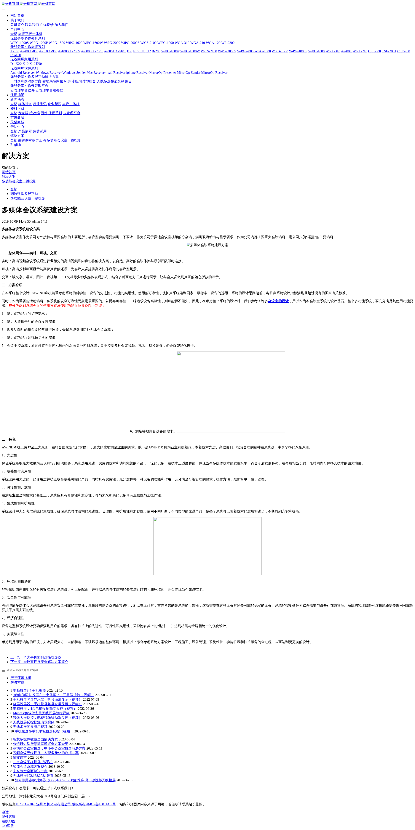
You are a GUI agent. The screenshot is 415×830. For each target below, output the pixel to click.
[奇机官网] (207, 4)
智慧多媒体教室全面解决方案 (35, 739)
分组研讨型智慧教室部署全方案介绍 (40, 744)
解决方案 (9, 176)
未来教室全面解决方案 (30, 771)
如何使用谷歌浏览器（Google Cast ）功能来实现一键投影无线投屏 (65, 780)
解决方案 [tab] (17, 682)
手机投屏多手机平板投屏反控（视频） (44, 731)
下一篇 (39, 662)
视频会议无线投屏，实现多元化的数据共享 (46, 753)
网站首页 (17, 16)
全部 (13, 34)
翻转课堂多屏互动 (24, 194)
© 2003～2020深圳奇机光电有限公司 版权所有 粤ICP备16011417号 (66, 804)
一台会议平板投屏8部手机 (33, 762)
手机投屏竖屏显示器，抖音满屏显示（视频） (47, 699)
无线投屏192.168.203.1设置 (33, 775)
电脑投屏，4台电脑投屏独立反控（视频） (45, 708)
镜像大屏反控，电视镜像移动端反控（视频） (47, 717)
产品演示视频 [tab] (20, 678)
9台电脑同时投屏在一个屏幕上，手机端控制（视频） (53, 695)
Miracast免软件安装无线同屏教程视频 (41, 713)
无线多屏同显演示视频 (30, 727)
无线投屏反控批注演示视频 (33, 722)
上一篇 (35, 657)
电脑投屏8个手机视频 (29, 690)
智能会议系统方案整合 (30, 766)
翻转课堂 (20, 757)
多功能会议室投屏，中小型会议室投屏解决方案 (49, 748)
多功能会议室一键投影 (19, 181)
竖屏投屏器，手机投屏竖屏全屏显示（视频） (47, 704)
